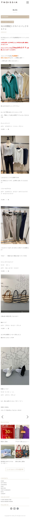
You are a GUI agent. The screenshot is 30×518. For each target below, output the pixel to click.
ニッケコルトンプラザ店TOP (15, 469)
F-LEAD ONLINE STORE (6, 500)
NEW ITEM (3, 488)
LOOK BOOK (4, 484)
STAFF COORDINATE (5, 490)
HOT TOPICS (4, 483)
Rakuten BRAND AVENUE (7, 501)
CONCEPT (3, 493)
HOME (2, 481)
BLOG (2, 492)
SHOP (2, 486)
